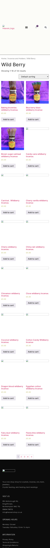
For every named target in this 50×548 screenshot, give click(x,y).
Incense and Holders (16, 58)
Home (3, 58)
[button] (26, 27)
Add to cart (8, 119)
